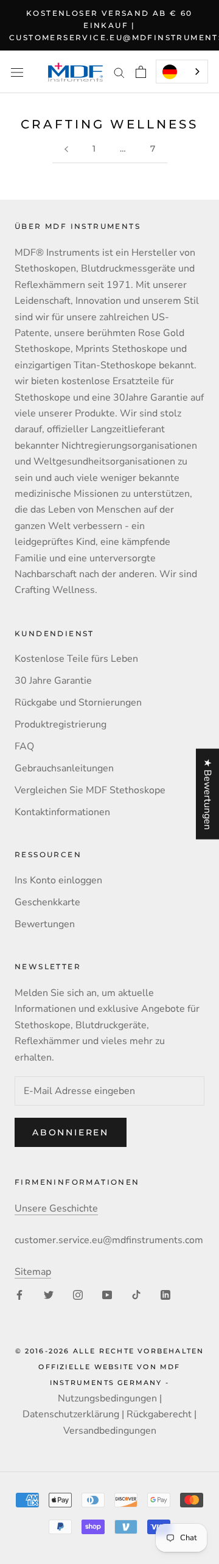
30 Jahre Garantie (53, 680)
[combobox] (182, 71)
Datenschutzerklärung (71, 1414)
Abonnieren (70, 1132)
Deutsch (181, 71)
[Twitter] (49, 1294)
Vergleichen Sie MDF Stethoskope (90, 790)
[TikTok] (136, 1294)
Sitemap (33, 1271)
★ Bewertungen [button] (207, 793)
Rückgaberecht (159, 1414)
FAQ (24, 746)
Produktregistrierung (60, 724)
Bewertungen (45, 924)
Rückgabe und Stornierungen (78, 702)
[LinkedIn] (165, 1294)
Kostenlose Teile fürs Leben (76, 658)
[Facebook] (19, 1294)
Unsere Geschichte (56, 1208)
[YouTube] (107, 1294)
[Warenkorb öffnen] (141, 72)
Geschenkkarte (47, 902)
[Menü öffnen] (17, 72)
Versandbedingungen (109, 1430)
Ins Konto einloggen (58, 880)
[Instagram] (78, 1294)
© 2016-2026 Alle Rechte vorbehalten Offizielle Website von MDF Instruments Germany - (109, 1367)
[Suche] (119, 72)
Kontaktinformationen (62, 812)
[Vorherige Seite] (66, 149)
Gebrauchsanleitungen (64, 768)
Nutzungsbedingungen (107, 1398)
